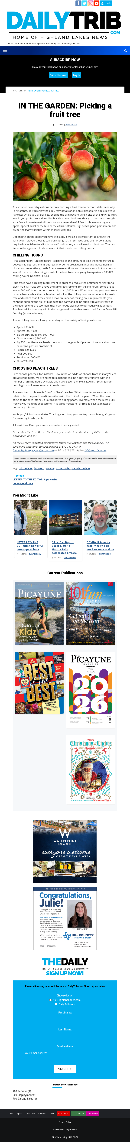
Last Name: (65, 1029)
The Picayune (93, 1113)
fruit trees (39, 468)
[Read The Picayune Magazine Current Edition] (39, 613)
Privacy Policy (65, 1122)
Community (30, 1113)
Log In (76, 75)
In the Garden (63, 468)
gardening (50, 468)
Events (52, 1113)
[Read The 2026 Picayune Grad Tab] (90, 690)
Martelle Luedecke (81, 468)
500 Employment (22, 1095)
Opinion (22, 91)
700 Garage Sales (23, 1098)
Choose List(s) (65, 995)
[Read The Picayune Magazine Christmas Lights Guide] (90, 769)
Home (14, 91)
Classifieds (42, 1113)
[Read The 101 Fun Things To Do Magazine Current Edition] (90, 613)
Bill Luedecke (25, 468)
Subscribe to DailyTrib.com (65, 1129)
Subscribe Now (58, 75)
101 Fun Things (78, 1113)
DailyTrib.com (71, 125)
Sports (19, 1113)
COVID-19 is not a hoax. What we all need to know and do (100, 546)
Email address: (65, 1046)
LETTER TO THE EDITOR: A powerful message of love (35, 479)
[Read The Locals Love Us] (39, 683)
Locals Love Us (63, 1113)
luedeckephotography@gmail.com (33, 450)
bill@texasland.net (95, 450)
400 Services (20, 1091)
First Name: (65, 1012)
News (11, 1113)
